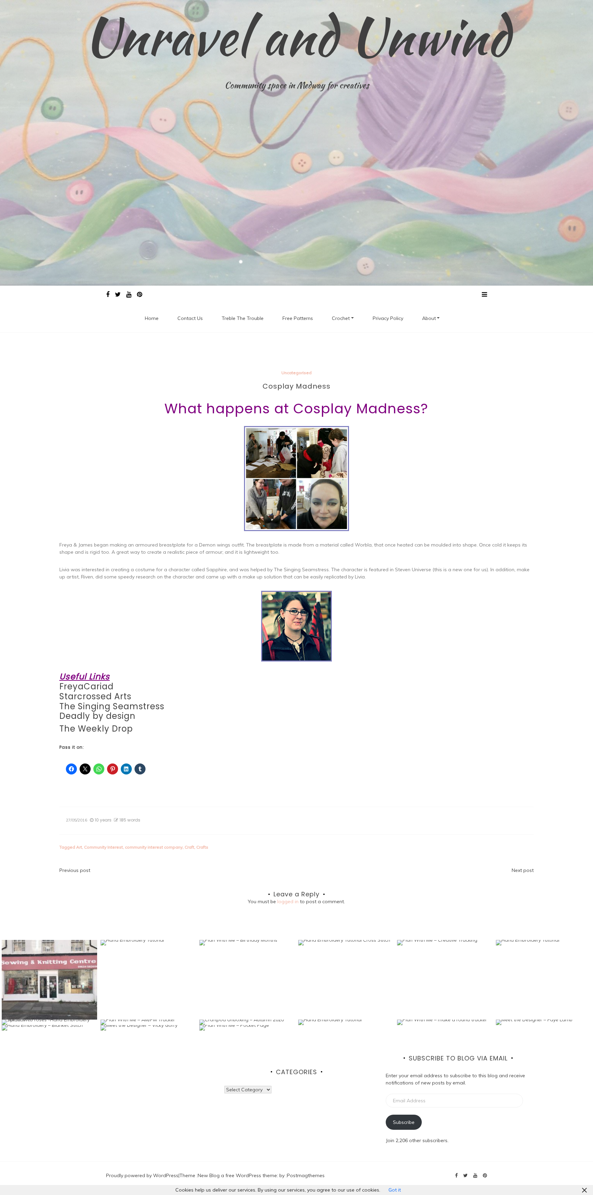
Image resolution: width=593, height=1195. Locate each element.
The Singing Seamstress (111, 706)
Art (79, 847)
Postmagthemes (306, 1175)
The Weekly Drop (96, 728)
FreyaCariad (86, 686)
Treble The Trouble (243, 318)
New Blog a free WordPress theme (237, 1175)
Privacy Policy (388, 318)
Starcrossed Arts (95, 696)
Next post (523, 870)
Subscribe (404, 1122)
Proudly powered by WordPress (142, 1175)
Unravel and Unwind (297, 36)
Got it (394, 1190)
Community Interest (103, 847)
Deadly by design (97, 716)
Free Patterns (297, 318)
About (429, 318)
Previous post (74, 870)
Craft (189, 847)
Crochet (341, 318)
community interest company (154, 847)
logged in (288, 901)
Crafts (202, 847)
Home (152, 318)
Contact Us (190, 318)
